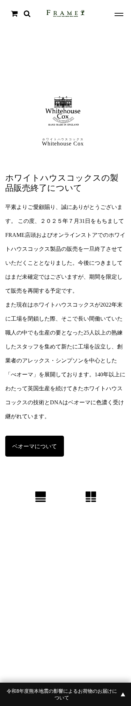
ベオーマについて (34, 446)
